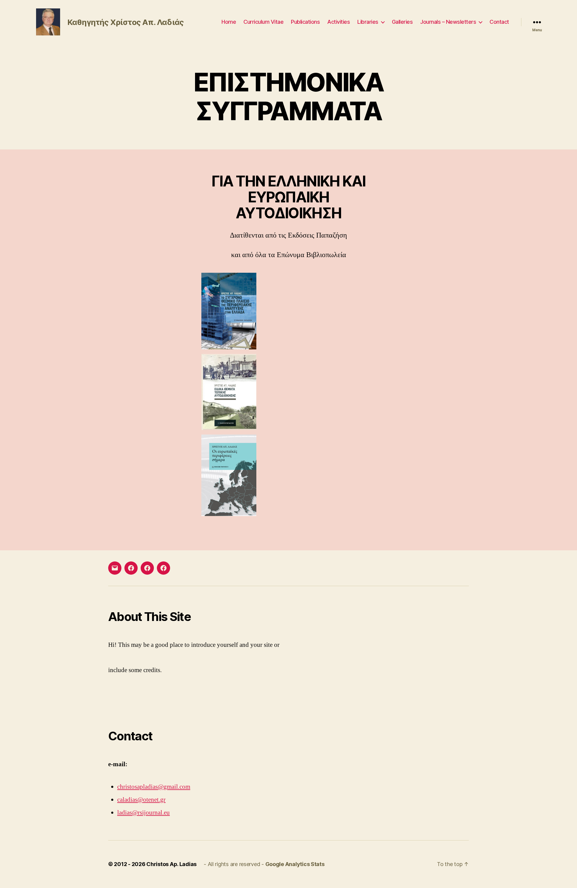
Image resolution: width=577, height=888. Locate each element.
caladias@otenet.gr (141, 800)
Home (228, 22)
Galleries (402, 22)
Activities (338, 22)
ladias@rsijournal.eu (143, 813)
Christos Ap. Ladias (171, 864)
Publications (305, 22)
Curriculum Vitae (263, 22)
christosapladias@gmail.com (153, 787)
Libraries (367, 22)
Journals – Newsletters (448, 22)
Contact (499, 22)
